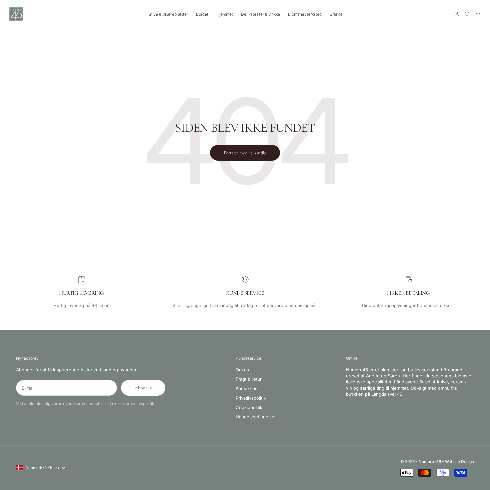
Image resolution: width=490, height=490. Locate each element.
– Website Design (458, 461)
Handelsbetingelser (256, 416)
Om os (242, 369)
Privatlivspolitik (251, 398)
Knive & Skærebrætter (167, 14)
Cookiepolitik (249, 407)
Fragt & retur (249, 379)
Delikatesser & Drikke (260, 14)
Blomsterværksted (305, 14)
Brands (336, 14)
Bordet (202, 14)
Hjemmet (224, 14)
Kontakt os (246, 388)
